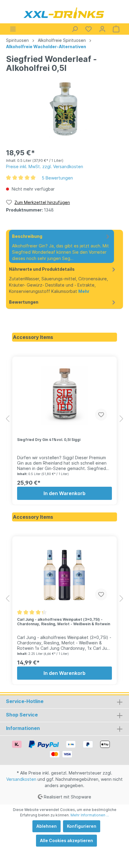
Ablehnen (46, 826)
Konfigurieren (81, 826)
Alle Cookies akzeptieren (66, 840)
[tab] (61, 246)
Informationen (23, 728)
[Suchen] (75, 29)
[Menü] (13, 29)
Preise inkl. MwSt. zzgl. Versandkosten (44, 166)
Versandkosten (21, 779)
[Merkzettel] (88, 29)
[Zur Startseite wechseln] (64, 13)
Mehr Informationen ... (89, 815)
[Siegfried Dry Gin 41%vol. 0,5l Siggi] (64, 395)
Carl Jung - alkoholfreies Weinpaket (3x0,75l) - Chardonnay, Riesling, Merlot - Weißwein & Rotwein (63, 621)
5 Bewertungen (57, 177)
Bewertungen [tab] (23, 302)
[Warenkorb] (116, 29)
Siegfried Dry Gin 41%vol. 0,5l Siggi (48, 439)
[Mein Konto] (102, 29)
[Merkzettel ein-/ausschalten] (101, 415)
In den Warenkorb (65, 493)
